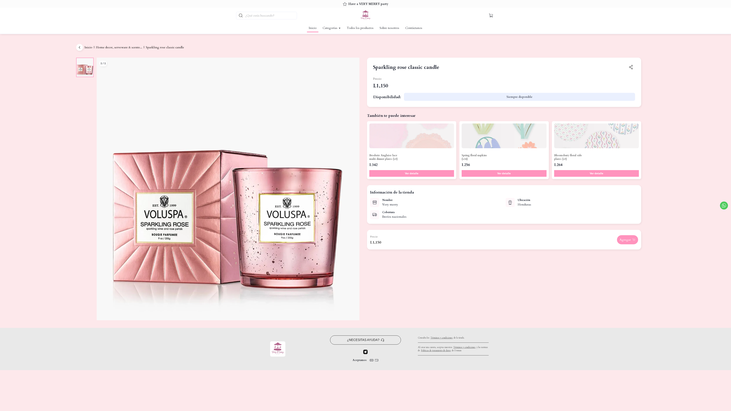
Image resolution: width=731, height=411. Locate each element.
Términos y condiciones (441, 337)
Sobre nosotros (389, 28)
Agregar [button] (625, 240)
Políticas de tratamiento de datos (436, 350)
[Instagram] (365, 352)
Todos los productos (360, 28)
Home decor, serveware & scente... (119, 47)
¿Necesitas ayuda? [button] (363, 340)
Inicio (313, 28)
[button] (491, 15)
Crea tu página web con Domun (433, 360)
